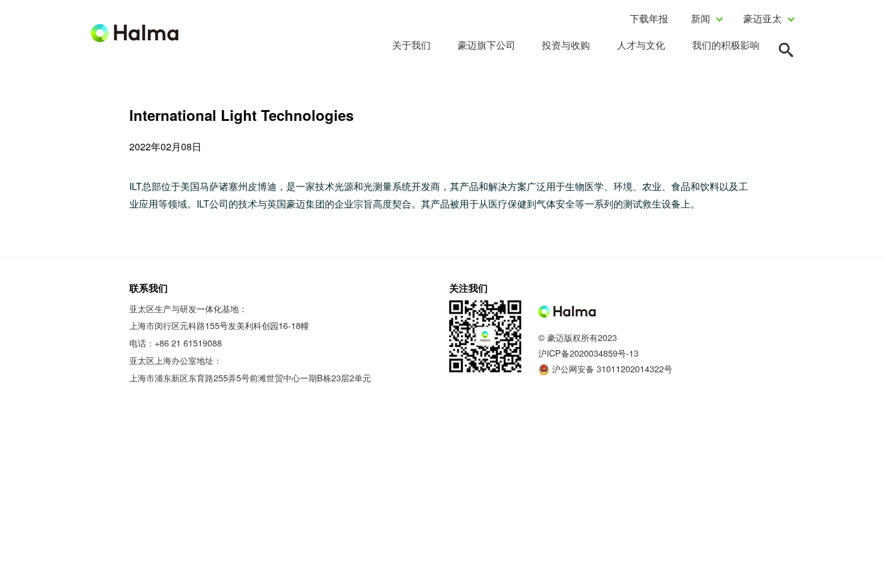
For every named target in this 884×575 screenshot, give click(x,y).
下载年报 (649, 18)
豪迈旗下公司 (486, 45)
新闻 (700, 18)
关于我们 (411, 45)
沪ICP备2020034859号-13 (588, 352)
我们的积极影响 (726, 45)
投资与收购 (566, 45)
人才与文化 (641, 45)
